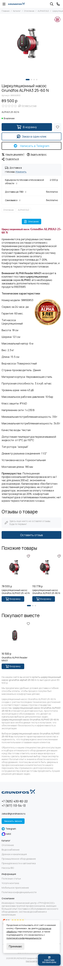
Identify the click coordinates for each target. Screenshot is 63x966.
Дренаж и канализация (14, 854)
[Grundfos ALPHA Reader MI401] (16, 635)
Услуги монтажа (10, 883)
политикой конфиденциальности (23, 938)
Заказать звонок (13, 821)
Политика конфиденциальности (19, 892)
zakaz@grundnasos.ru (13, 813)
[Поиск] (51, 4)
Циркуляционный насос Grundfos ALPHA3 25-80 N (46, 592)
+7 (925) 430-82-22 (15, 801)
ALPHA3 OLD (43, 11)
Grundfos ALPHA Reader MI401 (14, 659)
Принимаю (15, 946)
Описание (33, 221)
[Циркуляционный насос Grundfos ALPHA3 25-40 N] (16, 568)
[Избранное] (57, 127)
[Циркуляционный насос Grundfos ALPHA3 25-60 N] (31, 46)
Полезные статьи (11, 878)
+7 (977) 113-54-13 (14, 805)
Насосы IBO (8, 867)
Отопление (29, 11)
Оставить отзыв (31, 535)
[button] (28, 79)
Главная (6, 11)
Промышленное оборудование (19, 858)
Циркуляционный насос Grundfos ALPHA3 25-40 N (16, 592)
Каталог (17, 11)
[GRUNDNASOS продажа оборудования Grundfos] (16, 4)
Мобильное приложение (15, 887)
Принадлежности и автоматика (19, 863)
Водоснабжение (11, 849)
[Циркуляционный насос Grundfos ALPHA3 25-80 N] (46, 568)
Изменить (21, 172)
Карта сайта (31, 961)
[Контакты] (58, 4)
